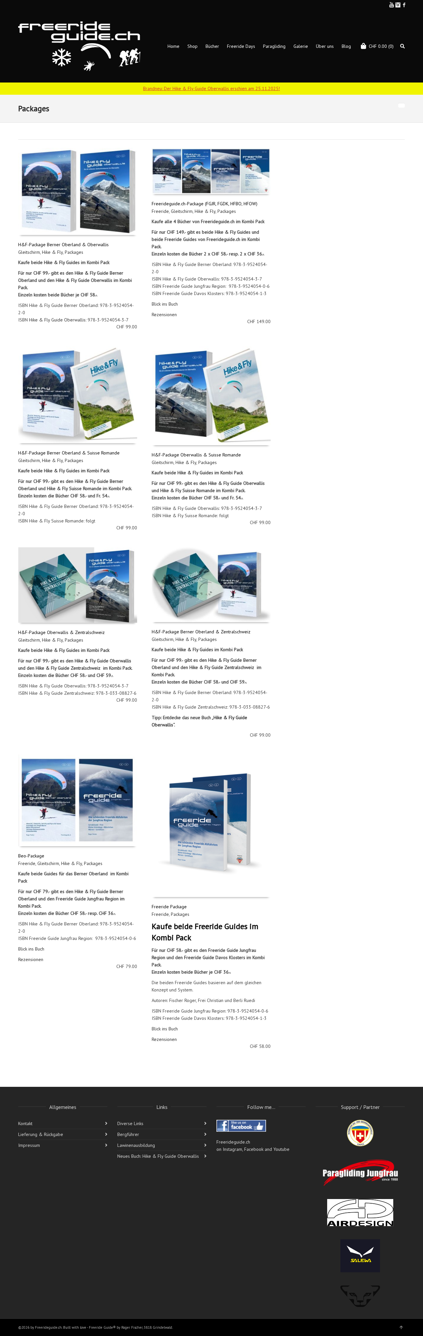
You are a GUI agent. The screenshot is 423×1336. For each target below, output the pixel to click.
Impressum (29, 1145)
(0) (381, 46)
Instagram (398, 5)
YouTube (392, 5)
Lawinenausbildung (136, 1145)
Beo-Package (31, 856)
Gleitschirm (29, 252)
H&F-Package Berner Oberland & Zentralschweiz (201, 632)
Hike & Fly (52, 252)
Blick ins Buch (165, 304)
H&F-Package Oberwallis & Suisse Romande (196, 455)
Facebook (404, 5)
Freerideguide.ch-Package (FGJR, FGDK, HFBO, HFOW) (204, 204)
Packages (74, 252)
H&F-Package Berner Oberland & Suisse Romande (69, 453)
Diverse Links (130, 1123)
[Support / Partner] (360, 1133)
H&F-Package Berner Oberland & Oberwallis (63, 245)
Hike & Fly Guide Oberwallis (57, 320)
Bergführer (128, 1134)
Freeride (160, 211)
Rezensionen (164, 314)
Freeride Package (169, 907)
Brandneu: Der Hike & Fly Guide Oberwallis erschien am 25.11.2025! (211, 88)
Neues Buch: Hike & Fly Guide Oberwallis (158, 1156)
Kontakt (25, 1123)
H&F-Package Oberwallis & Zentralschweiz (61, 632)
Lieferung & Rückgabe (40, 1134)
